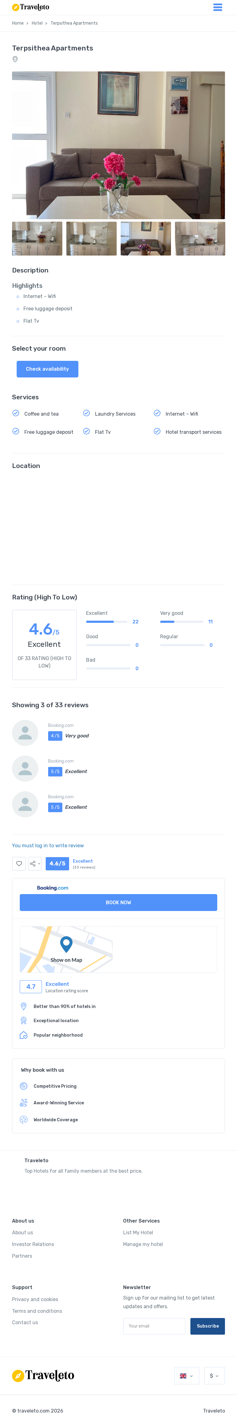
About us (22, 1233)
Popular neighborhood (58, 1035)
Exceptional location (56, 1020)
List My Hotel (138, 1233)
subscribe (208, 1326)
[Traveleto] (43, 1376)
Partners (22, 1256)
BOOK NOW (118, 902)
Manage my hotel (143, 1244)
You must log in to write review (48, 846)
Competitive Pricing (55, 1086)
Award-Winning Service (59, 1103)
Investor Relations (33, 1244)
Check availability (47, 369)
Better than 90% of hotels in (65, 1006)
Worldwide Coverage (56, 1120)
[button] (35, 864)
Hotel (37, 23)
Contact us (25, 1322)
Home (18, 23)
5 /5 (55, 771)
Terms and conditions (37, 1311)
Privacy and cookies (35, 1299)
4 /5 (55, 736)
